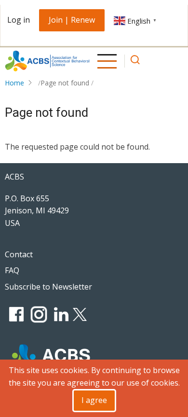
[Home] (47, 61)
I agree (94, 400)
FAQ (12, 270)
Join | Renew (72, 19)
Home (14, 82)
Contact (19, 254)
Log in (18, 19)
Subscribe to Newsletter (48, 286)
